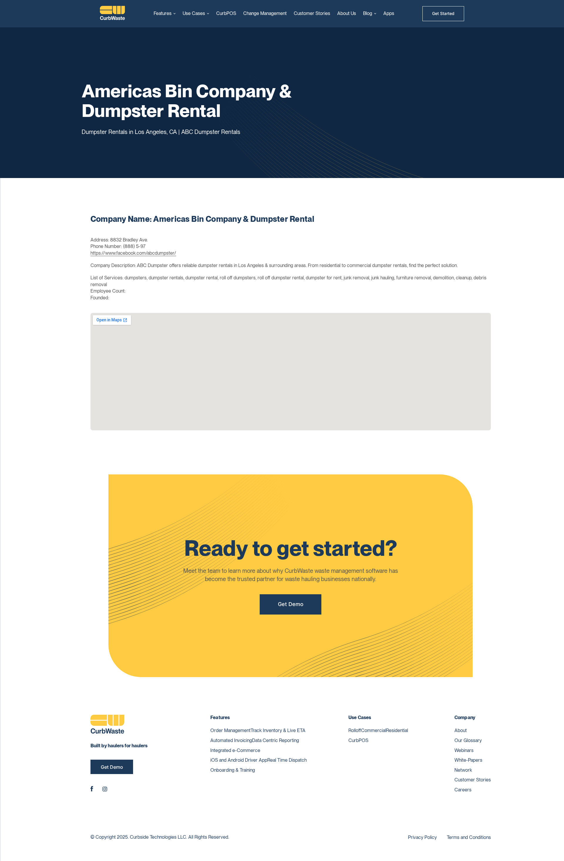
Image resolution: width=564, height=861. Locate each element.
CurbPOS (226, 13)
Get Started (443, 13)
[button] (165, 13)
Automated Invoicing (231, 740)
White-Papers (468, 760)
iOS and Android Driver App (238, 760)
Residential (397, 730)
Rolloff (354, 730)
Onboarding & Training (232, 770)
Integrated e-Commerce (235, 750)
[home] (112, 13)
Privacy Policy (422, 837)
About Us (346, 13)
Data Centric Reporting (275, 740)
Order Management (230, 730)
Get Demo (290, 604)
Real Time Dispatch (287, 760)
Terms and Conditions (469, 837)
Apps (388, 13)
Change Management (265, 13)
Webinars (464, 750)
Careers (462, 790)
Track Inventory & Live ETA (278, 730)
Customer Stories (312, 13)
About (460, 730)
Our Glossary (468, 740)
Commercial (373, 730)
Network (463, 770)
